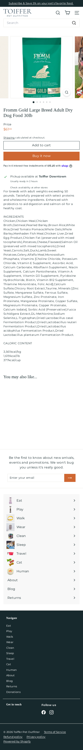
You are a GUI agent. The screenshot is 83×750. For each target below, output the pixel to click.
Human (11, 669)
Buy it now (41, 156)
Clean (10, 647)
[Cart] (67, 13)
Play (9, 631)
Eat (8, 625)
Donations (13, 692)
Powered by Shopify (17, 741)
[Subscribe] (70, 478)
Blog (9, 680)
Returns (11, 686)
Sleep (10, 653)
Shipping (9, 137)
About (10, 675)
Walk (9, 636)
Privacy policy (36, 736)
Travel (10, 658)
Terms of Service (55, 732)
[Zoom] (67, 92)
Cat (8, 664)
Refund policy (13, 736)
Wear (9, 642)
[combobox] (41, 23)
